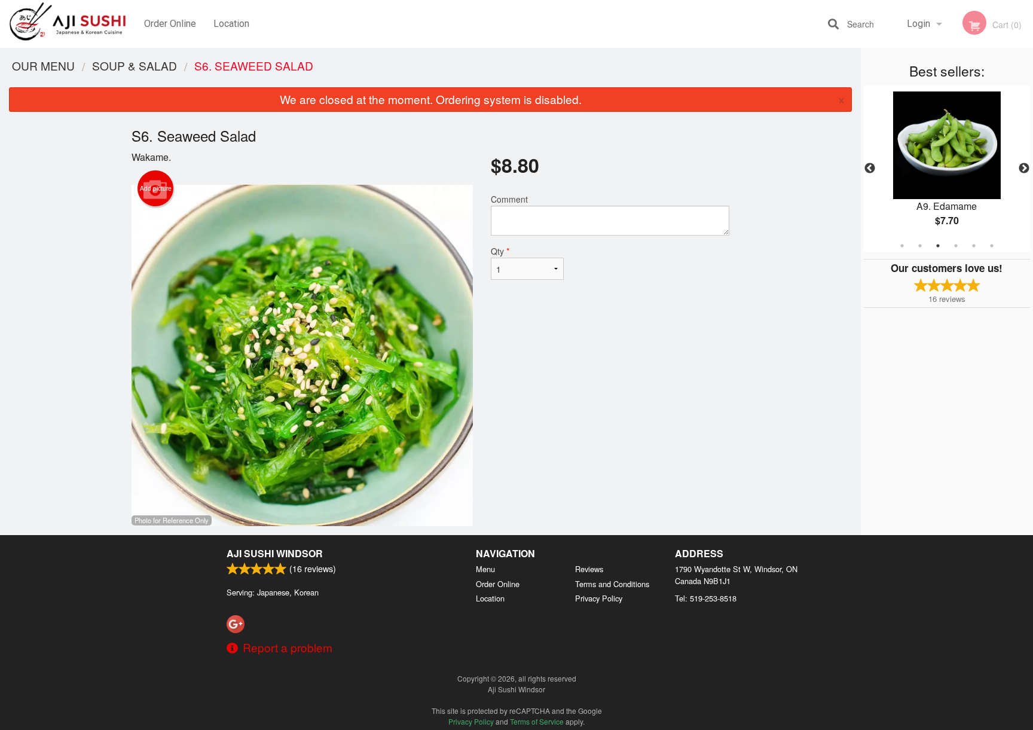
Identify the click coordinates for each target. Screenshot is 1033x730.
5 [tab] (974, 246)
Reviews (589, 569)
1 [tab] (902, 246)
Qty (500, 251)
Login (918, 23)
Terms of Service (537, 721)
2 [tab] (920, 246)
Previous (870, 169)
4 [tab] (956, 246)
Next (1024, 169)
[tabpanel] (947, 168)
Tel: (705, 598)
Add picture (156, 188)
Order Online (170, 23)
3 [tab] (938, 246)
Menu (485, 569)
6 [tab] (992, 246)
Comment (509, 199)
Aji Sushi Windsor (275, 553)
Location (231, 23)
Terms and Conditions (612, 584)
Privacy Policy (598, 598)
